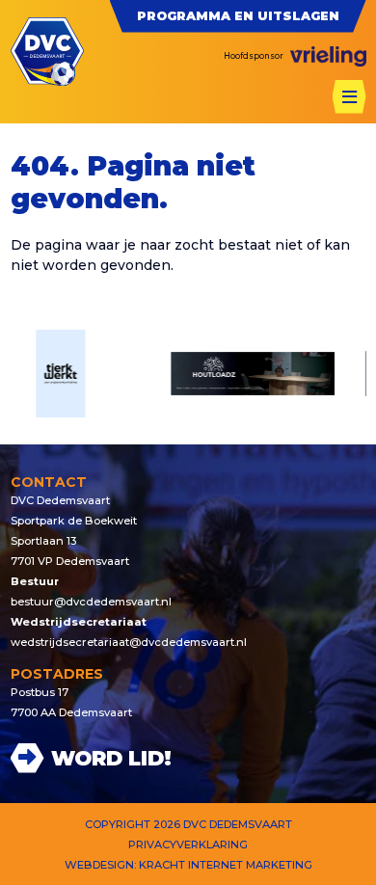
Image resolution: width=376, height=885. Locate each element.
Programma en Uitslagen (238, 16)
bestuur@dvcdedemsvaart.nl (91, 601)
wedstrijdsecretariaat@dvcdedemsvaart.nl (129, 642)
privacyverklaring (188, 844)
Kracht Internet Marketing (225, 865)
